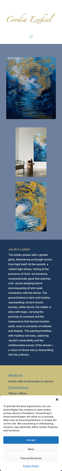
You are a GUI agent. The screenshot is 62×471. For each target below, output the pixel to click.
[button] (57, 399)
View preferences (31, 458)
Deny (31, 449)
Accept (31, 440)
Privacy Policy (31, 466)
